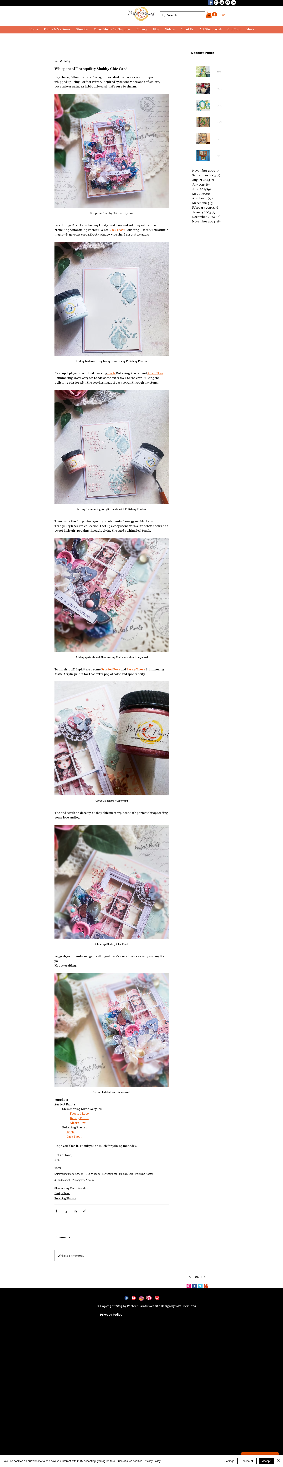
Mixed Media (126, 1173)
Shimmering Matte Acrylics (68, 1173)
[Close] (278, 1461)
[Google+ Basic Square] (206, 1286)
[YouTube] (227, 2)
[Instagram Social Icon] (189, 1286)
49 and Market (62, 1180)
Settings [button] (229, 1461)
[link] (209, 14)
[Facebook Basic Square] (194, 1286)
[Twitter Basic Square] (200, 1286)
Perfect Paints (109, 1173)
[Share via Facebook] (56, 1211)
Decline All (247, 1461)
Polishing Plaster (144, 1173)
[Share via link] (84, 1211)
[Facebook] (210, 2)
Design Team (93, 1173)
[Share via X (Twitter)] (66, 1211)
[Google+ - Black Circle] (233, 2)
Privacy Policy (152, 1461)
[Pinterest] (216, 2)
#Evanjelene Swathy (83, 1180)
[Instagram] (221, 2)
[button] (57, 29)
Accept (266, 1461)
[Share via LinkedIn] (75, 1211)
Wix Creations (185, 1306)
